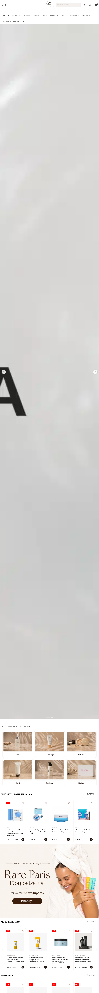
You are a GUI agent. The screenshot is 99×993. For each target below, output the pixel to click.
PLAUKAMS (73, 15)
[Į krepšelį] (22, 839)
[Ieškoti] (78, 5)
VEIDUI (36, 15)
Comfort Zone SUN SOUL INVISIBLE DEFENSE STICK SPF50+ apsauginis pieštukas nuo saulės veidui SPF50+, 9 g (15, 960)
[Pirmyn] (96, 821)
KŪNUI (63, 15)
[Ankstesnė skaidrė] (4, 372)
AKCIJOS (6, 15)
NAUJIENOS (27, 15)
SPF (44, 15)
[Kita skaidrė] (95, 372)
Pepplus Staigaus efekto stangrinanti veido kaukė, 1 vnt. (37, 831)
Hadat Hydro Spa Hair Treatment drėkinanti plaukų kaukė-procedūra (83, 959)
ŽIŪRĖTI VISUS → (92, 794)
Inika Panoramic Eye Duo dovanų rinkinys (83, 830)
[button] (39, 15)
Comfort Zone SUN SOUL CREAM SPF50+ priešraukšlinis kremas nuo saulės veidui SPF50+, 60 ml (37, 960)
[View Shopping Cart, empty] (96, 4)
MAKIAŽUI (53, 15)
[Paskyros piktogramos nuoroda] (90, 5)
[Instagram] (2, 5)
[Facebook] (5, 5)
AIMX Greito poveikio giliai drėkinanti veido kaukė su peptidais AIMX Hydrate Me (15, 832)
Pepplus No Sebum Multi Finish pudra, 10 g (60, 830)
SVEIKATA (85, 15)
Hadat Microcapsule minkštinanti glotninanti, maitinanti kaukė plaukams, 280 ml (60, 960)
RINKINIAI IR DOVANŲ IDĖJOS (12, 21)
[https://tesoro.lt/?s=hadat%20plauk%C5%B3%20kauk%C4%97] (49, 371)
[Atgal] (2, 821)
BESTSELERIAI (16, 15)
